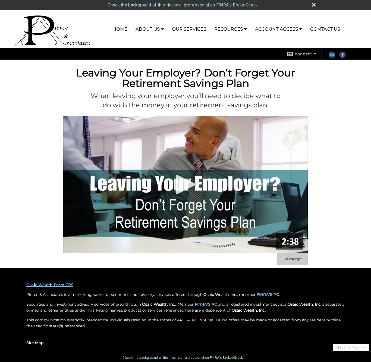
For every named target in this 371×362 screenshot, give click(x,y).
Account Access (276, 29)
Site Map (35, 342)
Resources (228, 29)
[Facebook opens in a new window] (342, 56)
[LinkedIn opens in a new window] (332, 56)
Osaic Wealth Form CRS (49, 284)
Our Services (189, 29)
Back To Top (348, 347)
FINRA (263, 294)
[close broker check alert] (314, 5)
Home (119, 29)
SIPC (274, 294)
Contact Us (325, 29)
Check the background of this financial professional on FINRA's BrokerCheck (183, 5)
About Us (148, 29)
